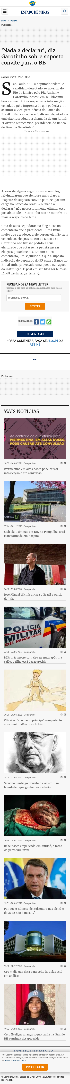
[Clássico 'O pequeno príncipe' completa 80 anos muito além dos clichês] (35, 690)
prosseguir (35, 1067)
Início (3, 20)
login (54, 341)
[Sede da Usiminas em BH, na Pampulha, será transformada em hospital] (35, 501)
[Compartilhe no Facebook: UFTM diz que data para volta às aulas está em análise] (61, 966)
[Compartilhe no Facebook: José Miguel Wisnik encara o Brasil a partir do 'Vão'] (61, 589)
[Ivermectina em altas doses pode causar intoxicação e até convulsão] (35, 438)
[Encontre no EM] (64, 11)
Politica (14, 20)
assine (35, 344)
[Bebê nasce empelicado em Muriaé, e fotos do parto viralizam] (35, 815)
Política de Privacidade (15, 1060)
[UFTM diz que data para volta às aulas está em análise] (35, 941)
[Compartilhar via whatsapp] (49, 322)
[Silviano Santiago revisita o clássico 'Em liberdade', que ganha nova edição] (35, 753)
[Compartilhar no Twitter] (42, 322)
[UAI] (32, 3)
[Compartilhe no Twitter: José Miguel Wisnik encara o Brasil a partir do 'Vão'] (64, 589)
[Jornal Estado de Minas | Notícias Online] (35, 13)
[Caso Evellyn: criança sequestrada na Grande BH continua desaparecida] (35, 1004)
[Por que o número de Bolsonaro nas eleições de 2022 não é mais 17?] (35, 878)
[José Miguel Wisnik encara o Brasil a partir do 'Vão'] (35, 564)
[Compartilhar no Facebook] (36, 322)
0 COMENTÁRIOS (35, 334)
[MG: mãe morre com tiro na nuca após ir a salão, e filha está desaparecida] (35, 627)
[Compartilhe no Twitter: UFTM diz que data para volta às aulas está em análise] (64, 966)
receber (35, 306)
